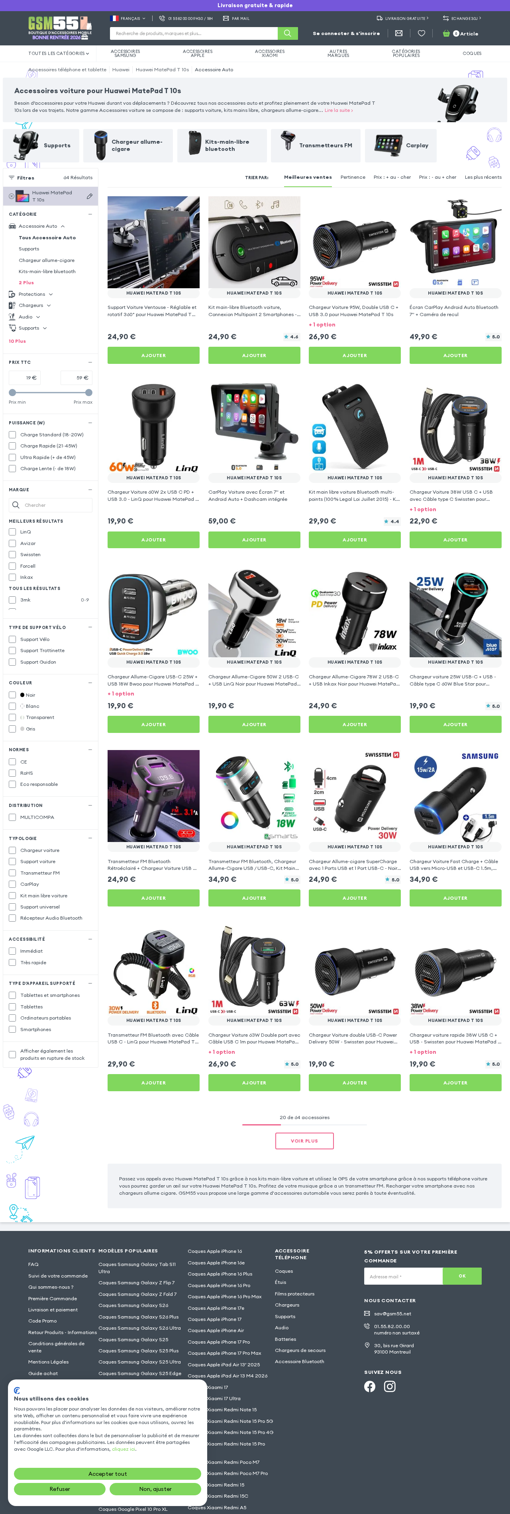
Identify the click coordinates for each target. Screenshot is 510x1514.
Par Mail (241, 18)
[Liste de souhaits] (421, 33)
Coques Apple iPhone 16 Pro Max (225, 1296)
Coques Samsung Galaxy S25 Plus (138, 1351)
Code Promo (42, 1321)
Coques (284, 1271)
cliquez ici (123, 1449)
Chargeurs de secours (300, 1350)
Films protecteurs (294, 1294)
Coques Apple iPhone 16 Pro (219, 1285)
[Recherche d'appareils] (89, 196)
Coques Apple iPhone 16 (215, 1251)
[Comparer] (174, 207)
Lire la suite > (339, 110)
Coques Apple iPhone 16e (216, 1263)
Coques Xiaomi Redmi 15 (216, 1485)
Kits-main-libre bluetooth (47, 271)
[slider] (12, 393)
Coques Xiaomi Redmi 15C (218, 1496)
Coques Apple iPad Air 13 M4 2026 (227, 1376)
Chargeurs (287, 1305)
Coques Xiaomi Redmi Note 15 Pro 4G (230, 1432)
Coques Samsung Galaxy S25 (133, 1339)
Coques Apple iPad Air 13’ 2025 (224, 1364)
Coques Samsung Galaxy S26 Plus (138, 1317)
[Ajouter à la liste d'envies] (188, 207)
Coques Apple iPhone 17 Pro (219, 1342)
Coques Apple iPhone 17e (216, 1308)
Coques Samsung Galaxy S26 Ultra (139, 1328)
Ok (462, 1276)
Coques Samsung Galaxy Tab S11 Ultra (137, 1267)
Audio (281, 1327)
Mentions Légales (48, 1362)
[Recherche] (288, 33)
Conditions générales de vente (56, 1347)
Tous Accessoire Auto (47, 237)
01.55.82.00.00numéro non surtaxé (397, 1329)
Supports (29, 249)
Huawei (120, 69)
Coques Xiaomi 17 (208, 1387)
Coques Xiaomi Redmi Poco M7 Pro (228, 1473)
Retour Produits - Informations (62, 1332)
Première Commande (52, 1298)
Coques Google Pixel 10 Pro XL (132, 1509)
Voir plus (304, 1141)
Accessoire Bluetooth (299, 1361)
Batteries (285, 1339)
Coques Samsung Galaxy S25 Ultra (139, 1362)
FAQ (33, 1264)
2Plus (26, 282)
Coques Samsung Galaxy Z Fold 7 (137, 1294)
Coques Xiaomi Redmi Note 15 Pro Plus (226, 1447)
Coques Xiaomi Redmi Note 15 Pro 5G (230, 1421)
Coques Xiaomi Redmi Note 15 (222, 1409)
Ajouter (153, 355)
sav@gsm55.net (392, 1314)
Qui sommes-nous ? (51, 1287)
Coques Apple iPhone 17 (214, 1319)
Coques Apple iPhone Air (216, 1330)
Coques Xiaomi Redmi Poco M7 (223, 1462)
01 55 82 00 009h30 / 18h (191, 18)
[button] (355, 324)
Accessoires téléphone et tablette (67, 69)
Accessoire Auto (214, 69)
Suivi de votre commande (58, 1276)
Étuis (280, 1282)
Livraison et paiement (53, 1310)
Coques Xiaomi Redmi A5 (217, 1507)
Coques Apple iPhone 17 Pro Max (224, 1353)
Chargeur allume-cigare (47, 260)
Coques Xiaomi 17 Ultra (214, 1398)
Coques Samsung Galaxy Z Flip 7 (136, 1282)
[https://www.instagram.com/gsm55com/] (389, 1386)
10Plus (17, 341)
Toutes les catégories (56, 53)
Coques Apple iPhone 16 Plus (220, 1274)
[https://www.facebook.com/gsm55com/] (369, 1386)
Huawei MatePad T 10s (162, 69)
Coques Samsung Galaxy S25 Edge (139, 1373)
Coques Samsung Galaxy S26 (133, 1305)
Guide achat (43, 1373)
